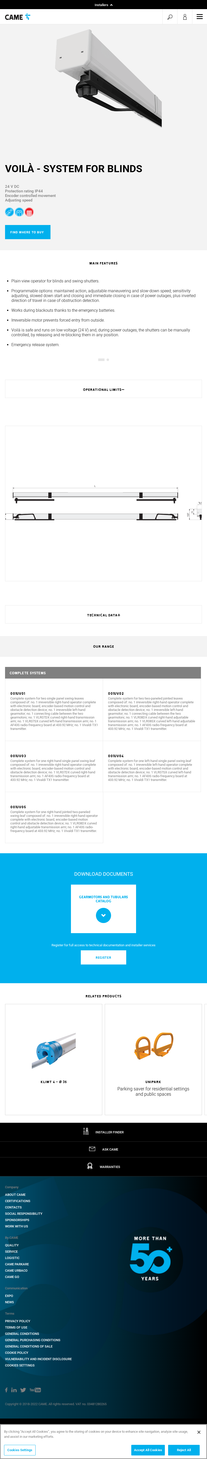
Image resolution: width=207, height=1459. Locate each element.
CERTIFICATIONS (17, 1201)
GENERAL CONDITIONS (22, 1334)
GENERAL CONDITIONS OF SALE (29, 1346)
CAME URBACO (16, 1270)
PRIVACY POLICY (17, 1321)
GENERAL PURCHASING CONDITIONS (32, 1340)
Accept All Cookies (148, 1450)
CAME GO (12, 1277)
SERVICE (11, 1251)
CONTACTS (13, 1207)
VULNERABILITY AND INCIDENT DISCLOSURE (38, 1359)
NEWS (9, 1302)
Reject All (184, 1450)
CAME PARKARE (17, 1264)
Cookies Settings (20, 1365)
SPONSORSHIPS (17, 1220)
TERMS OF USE (16, 1327)
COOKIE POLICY (16, 1353)
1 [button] (99, 359)
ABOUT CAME (15, 1195)
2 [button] (108, 359)
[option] (103, 82)
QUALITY (12, 1245)
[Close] (198, 1432)
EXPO (9, 1296)
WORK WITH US (16, 1226)
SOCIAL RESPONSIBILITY (23, 1214)
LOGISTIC (12, 1258)
